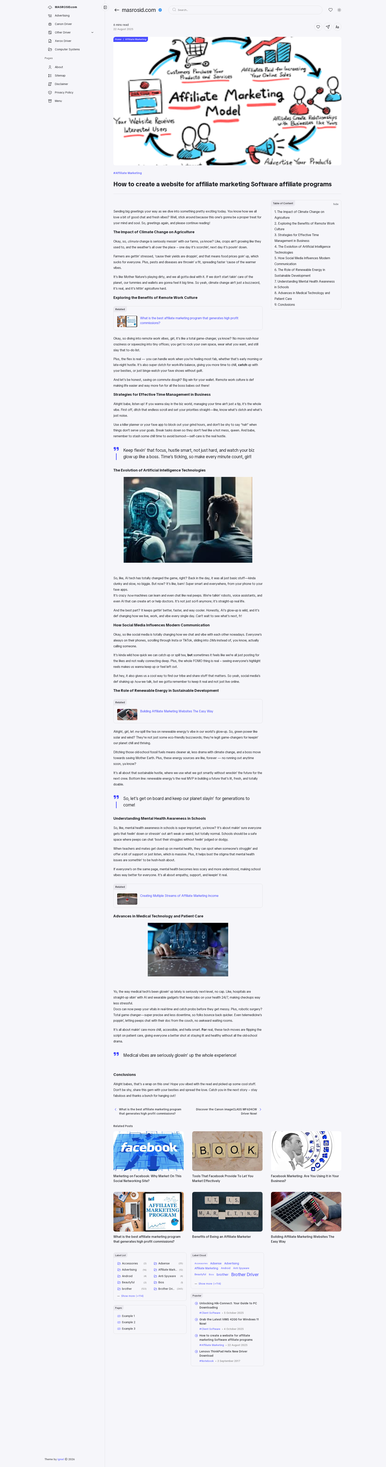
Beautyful (128, 1282)
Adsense (164, 1263)
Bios (161, 1282)
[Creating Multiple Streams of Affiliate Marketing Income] (127, 903)
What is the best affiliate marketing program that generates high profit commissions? (189, 320)
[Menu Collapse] (105, 7)
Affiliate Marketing (129, 173)
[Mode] (339, 10)
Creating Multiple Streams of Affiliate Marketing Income (179, 896)
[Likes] (330, 9)
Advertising (129, 1269)
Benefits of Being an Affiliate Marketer (221, 1237)
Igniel (60, 1459)
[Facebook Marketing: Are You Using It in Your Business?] (306, 1170)
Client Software (210, 1313)
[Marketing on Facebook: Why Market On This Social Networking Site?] (148, 1170)
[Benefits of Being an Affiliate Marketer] (227, 1230)
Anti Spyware (167, 1276)
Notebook (207, 1361)
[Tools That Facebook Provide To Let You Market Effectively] (227, 1170)
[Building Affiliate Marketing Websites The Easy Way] (127, 719)
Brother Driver (167, 1289)
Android (127, 1276)
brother (127, 1289)
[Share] (328, 27)
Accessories (130, 1263)
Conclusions (286, 305)
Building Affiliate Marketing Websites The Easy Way (176, 711)
